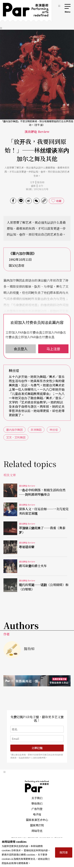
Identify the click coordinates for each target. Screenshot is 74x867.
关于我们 (37, 798)
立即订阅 (37, 748)
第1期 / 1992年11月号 (37, 189)
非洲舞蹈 (36, 430)
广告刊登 (37, 809)
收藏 (58, 201)
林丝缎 (54, 430)
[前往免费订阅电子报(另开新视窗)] (37, 680)
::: (59, 5)
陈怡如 (40, 182)
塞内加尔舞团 (14, 430)
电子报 (37, 814)
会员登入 (21, 348)
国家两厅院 (37, 825)
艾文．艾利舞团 (15, 437)
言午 (40, 185)
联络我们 (37, 803)
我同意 (64, 852)
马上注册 (53, 348)
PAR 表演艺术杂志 (37, 786)
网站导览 (37, 831)
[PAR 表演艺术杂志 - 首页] (26, 11)
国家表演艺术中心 (37, 820)
